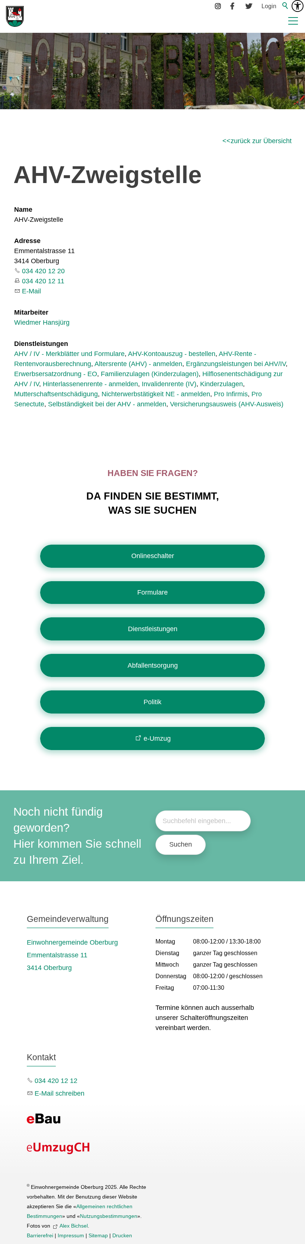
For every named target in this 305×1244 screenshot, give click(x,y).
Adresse (27, 241)
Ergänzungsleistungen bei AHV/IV (236, 364)
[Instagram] (218, 6)
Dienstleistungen (41, 343)
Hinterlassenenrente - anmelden (90, 384)
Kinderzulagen (221, 384)
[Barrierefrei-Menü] (298, 6)
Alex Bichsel (74, 1226)
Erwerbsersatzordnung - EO (55, 374)
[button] (293, 21)
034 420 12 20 (43, 271)
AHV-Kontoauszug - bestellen (171, 354)
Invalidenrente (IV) (169, 384)
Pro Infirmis (231, 394)
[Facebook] (234, 6)
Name (23, 209)
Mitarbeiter (31, 312)
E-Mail (31, 291)
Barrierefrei (40, 1235)
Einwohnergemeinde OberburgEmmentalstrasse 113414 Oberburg (72, 955)
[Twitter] (249, 6)
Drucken (122, 1235)
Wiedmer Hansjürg (42, 322)
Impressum (71, 1235)
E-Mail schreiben (59, 1093)
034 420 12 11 (43, 281)
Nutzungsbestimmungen (108, 1216)
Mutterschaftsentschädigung (56, 394)
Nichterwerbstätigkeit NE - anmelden (156, 394)
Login (268, 6)
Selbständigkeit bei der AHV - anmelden (107, 404)
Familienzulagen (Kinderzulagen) (150, 374)
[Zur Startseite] (15, 16)
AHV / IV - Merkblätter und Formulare (69, 354)
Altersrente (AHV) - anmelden (138, 364)
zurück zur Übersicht (261, 141)
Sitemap (98, 1235)
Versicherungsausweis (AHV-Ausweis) (226, 404)
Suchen (180, 844)
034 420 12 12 (56, 1080)
